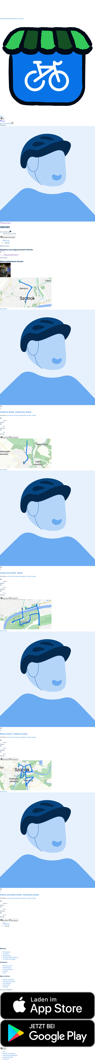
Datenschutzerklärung (9, 1053)
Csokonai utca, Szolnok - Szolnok (11, 573)
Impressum (6, 1059)
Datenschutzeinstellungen (10, 1055)
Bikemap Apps (7, 955)
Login (3, 121)
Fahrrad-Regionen (8, 969)
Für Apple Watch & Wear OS (10, 957)
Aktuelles (5, 971)
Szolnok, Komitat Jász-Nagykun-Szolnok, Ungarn (22, 415)
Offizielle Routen (7, 965)
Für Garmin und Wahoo (9, 959)
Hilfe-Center (6, 985)
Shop (4, 973)
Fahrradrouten (7, 967)
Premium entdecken (8, 979)
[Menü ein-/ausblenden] (12, 123)
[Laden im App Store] (47, 1005)
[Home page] (47, 9)
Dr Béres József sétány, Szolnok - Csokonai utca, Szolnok (19, 895)
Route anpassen (14, 437)
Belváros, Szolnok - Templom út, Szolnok (13, 734)
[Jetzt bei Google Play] (47, 1033)
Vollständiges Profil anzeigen (8, 237)
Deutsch (4, 1048)
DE (3, 118)
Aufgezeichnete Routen (11, 255)
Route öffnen (5, 437)
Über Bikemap (7, 983)
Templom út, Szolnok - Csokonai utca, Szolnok (15, 412)
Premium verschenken (9, 981)
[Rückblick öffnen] (5, 223)
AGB (4, 1051)
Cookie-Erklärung (8, 1057)
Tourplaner (6, 953)
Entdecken (3, 18)
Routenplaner (9, 18)
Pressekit (5, 986)
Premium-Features (18, 18)
